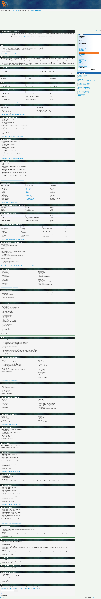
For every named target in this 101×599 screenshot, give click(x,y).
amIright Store (81, 50)
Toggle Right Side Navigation (96, 30)
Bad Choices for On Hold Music (8, 213)
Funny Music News (82, 54)
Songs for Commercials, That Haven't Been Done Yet (13, 205)
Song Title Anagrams (6, 452)
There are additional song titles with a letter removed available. (12, 136)
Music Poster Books (82, 60)
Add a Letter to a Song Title (7, 139)
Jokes (2, 45)
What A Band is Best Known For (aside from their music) (14, 539)
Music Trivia (81, 39)
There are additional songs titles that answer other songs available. (13, 114)
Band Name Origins (5, 56)
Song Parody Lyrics (5, 183)
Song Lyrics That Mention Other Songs (10, 397)
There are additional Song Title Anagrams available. (10, 471)
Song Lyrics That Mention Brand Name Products (12, 383)
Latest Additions (81, 56)
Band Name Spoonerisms (6, 507)
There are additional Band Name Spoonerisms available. (11, 523)
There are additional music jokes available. (9, 53)
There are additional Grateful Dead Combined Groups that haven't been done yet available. (17, 265)
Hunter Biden (28, 189)
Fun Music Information (6, 31)
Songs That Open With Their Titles (9, 414)
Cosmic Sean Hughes (30, 199)
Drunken (27, 192)
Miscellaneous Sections (83, 44)
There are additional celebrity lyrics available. (9, 380)
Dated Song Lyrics (5, 337)
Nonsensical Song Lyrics (6, 303)
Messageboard (81, 59)
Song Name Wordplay (82, 43)
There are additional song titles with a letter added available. (12, 158)
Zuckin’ (27, 187)
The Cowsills (6, 110)
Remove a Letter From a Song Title (9, 117)
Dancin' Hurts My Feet (30, 198)
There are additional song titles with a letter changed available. (12, 180)
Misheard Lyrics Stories (6, 290)
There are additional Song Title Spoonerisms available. (11, 504)
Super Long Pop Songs (6, 474)
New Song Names (5, 83)
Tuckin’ (27, 191)
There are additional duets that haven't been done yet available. (12, 239)
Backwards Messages (5, 526)
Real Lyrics (81, 40)
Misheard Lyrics (4, 269)
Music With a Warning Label (7, 558)
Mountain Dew (29, 195)
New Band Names (5, 76)
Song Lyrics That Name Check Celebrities (10, 357)
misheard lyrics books (15, 10)
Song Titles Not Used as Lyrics (8, 67)
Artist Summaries (82, 53)
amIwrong (19, 36)
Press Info (80, 61)
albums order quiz (27, 36)
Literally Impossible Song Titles (8, 89)
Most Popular (3, 588)
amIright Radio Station (82, 48)
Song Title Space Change (6, 427)
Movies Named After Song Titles (8, 572)
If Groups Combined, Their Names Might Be (11, 242)
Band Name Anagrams (6, 443)
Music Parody (81, 37)
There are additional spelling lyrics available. (9, 424)
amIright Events (81, 49)
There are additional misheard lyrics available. (9, 287)
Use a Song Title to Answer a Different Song (11, 105)
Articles (80, 51)
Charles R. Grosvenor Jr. (96, 597)
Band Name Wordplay (82, 41)
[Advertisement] (50, 20)
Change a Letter (4, 161)
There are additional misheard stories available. (9, 300)
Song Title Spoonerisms (6, 485)
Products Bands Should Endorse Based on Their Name (13, 566)
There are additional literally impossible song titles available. (12, 102)
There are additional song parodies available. (9, 202)
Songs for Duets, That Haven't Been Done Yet (11, 224)
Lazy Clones (28, 194)
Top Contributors (82, 63)
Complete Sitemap (82, 67)
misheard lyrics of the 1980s (36, 10)
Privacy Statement (3, 597)
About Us (80, 47)
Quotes (80, 62)
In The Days (28, 188)
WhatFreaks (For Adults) (83, 66)
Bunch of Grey (28, 196)
